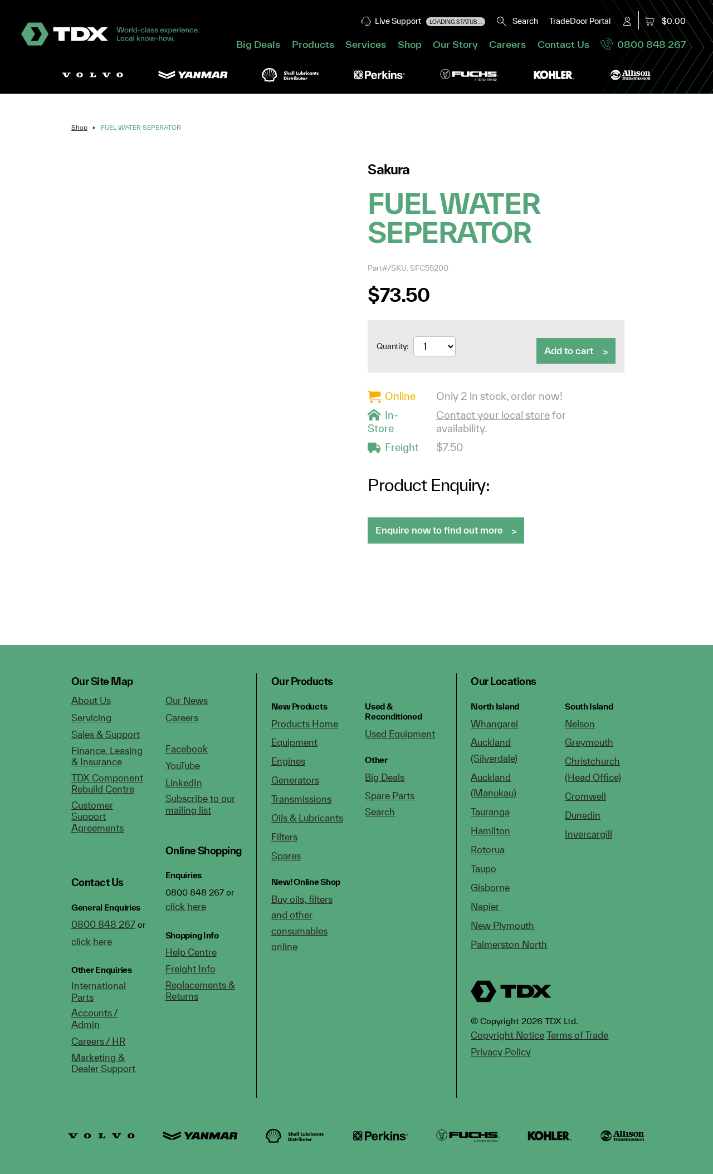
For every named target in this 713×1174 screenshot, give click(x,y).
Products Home (304, 723)
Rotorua (488, 849)
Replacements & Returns (200, 991)
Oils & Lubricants (307, 818)
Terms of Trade (577, 1035)
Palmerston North (509, 944)
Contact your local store (493, 415)
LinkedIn (183, 782)
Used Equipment (400, 733)
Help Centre (191, 952)
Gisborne (490, 887)
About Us (91, 700)
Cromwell (585, 796)
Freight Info (190, 968)
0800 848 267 (649, 44)
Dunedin (582, 815)
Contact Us (563, 44)
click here (91, 941)
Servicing (91, 717)
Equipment (294, 742)
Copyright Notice (507, 1035)
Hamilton (490, 830)
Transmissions (301, 799)
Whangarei (494, 723)
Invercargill (588, 834)
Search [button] (522, 21)
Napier (485, 906)
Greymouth (589, 742)
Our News (186, 700)
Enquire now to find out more (439, 530)
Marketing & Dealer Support (103, 1063)
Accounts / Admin (94, 1018)
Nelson (580, 723)
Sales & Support (105, 734)
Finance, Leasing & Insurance (107, 756)
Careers (507, 44)
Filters (284, 836)
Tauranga (490, 811)
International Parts (98, 991)
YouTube (182, 765)
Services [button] (365, 44)
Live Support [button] (427, 21)
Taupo (483, 868)
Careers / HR (98, 1041)
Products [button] (313, 44)
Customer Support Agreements (97, 816)
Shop (410, 44)
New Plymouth (502, 925)
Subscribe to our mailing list (200, 804)
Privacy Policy (501, 1051)
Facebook (186, 748)
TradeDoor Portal (580, 21)
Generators (295, 780)
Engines (288, 761)
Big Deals (258, 44)
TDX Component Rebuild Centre (107, 783)
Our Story (455, 44)
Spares (286, 855)
